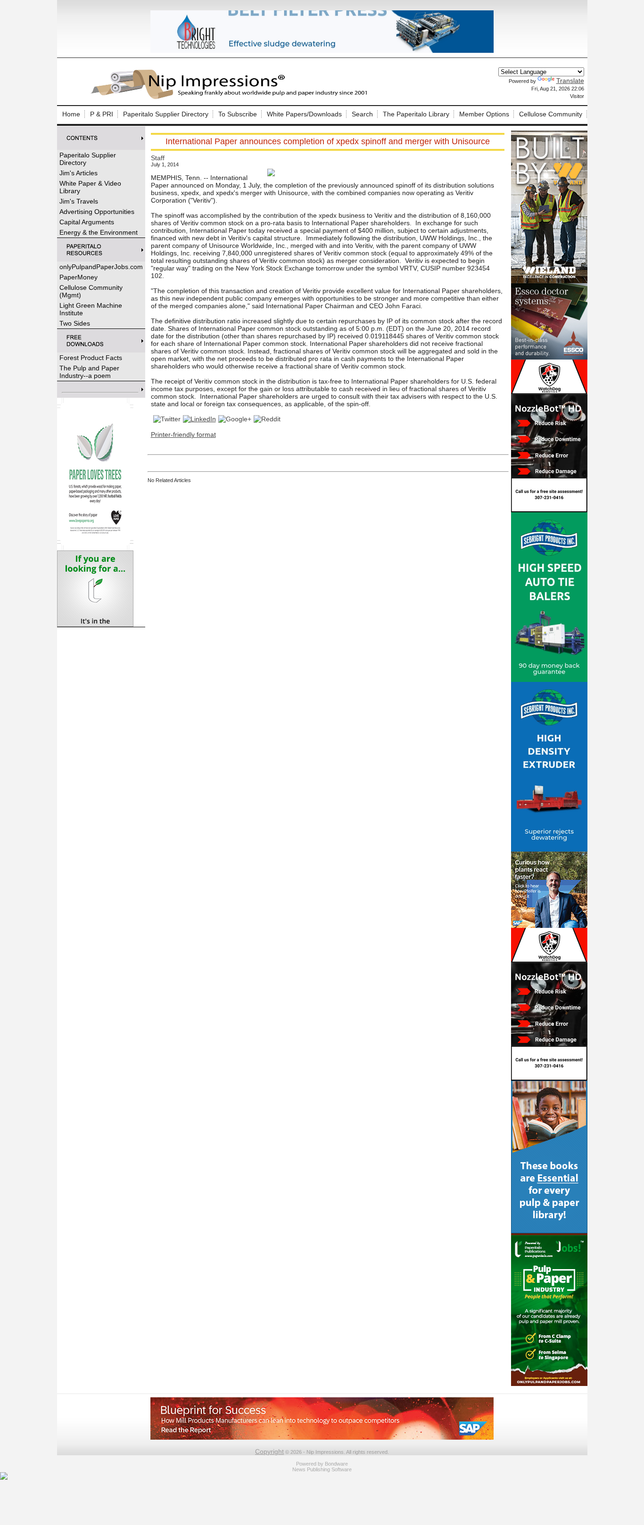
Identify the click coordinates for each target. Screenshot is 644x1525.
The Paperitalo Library (416, 114)
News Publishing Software (322, 1469)
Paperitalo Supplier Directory (165, 114)
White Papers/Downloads (304, 114)
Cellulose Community (550, 114)
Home (71, 114)
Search (362, 114)
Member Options (484, 114)
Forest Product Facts (90, 357)
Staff (158, 158)
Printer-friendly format (183, 434)
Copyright (269, 1451)
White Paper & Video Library (90, 187)
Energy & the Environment (98, 232)
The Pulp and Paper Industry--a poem (89, 371)
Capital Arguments (86, 222)
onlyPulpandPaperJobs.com (101, 267)
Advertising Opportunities (96, 211)
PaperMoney (78, 277)
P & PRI (101, 114)
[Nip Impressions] (231, 97)
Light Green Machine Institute (90, 309)
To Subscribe (237, 114)
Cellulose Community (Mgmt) (91, 291)
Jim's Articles (78, 173)
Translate (570, 80)
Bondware (336, 1464)
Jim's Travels (78, 201)
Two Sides (74, 323)
